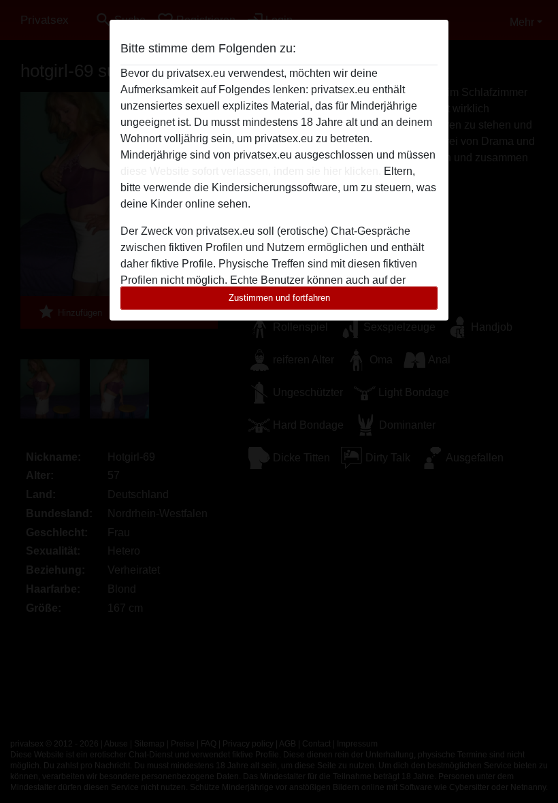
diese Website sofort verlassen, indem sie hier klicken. (250, 171)
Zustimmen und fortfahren (279, 298)
